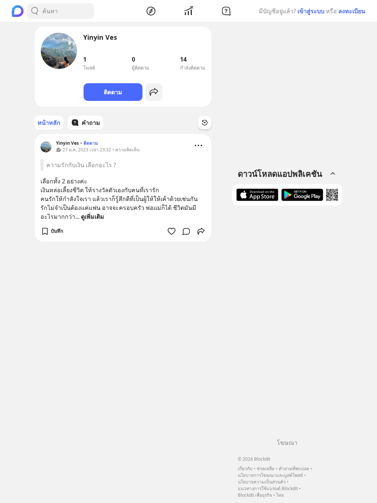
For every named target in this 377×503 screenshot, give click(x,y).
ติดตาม (113, 92)
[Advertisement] (287, 324)
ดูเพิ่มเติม (92, 216)
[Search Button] (34, 11)
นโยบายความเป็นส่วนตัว (262, 482)
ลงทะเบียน (351, 11)
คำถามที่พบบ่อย (294, 468)
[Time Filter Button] (204, 122)
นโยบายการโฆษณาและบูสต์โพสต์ (270, 475)
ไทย (280, 495)
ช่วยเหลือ (265, 468)
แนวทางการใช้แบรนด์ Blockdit (268, 488)
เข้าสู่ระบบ (310, 11)
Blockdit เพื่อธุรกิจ (255, 495)
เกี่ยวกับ (245, 468)
